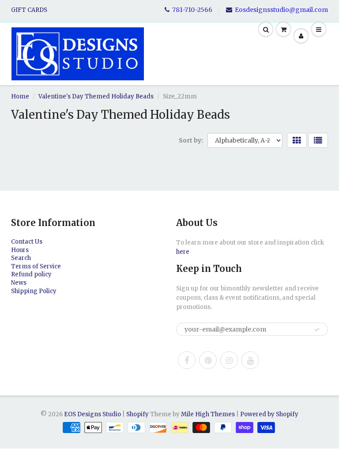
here (182, 252)
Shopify (137, 414)
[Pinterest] (208, 360)
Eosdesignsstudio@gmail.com (281, 10)
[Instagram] (229, 360)
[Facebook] (187, 360)
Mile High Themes (208, 414)
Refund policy (31, 274)
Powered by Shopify (269, 414)
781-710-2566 (192, 10)
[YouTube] (250, 360)
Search (21, 258)
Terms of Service (36, 266)
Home (20, 96)
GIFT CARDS (29, 10)
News (18, 282)
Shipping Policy (33, 291)
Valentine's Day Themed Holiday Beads (96, 96)
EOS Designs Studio (92, 414)
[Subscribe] (317, 330)
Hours (20, 250)
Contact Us (26, 241)
